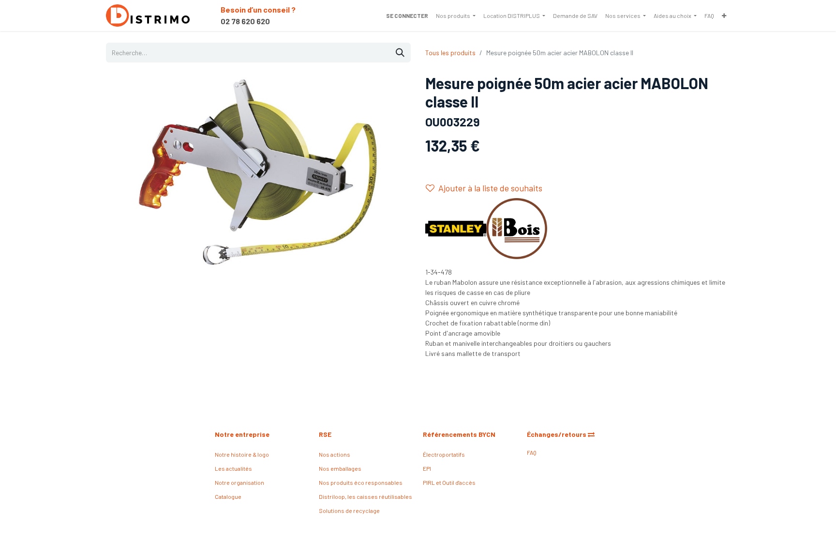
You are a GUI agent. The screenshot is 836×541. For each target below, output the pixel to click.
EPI (427, 468)
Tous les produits (450, 52)
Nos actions (334, 454)
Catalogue (228, 496)
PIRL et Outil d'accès (449, 482)
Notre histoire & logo (242, 454)
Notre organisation (239, 482)
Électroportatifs (444, 454)
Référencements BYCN (459, 434)
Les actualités (233, 468)
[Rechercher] (400, 52)
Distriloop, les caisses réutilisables (365, 496)
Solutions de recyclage (349, 510)
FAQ (532, 452)
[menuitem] (455, 15)
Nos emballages (340, 468)
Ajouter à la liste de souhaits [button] (490, 188)
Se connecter (407, 15)
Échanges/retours (557, 434)
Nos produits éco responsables (361, 482)
